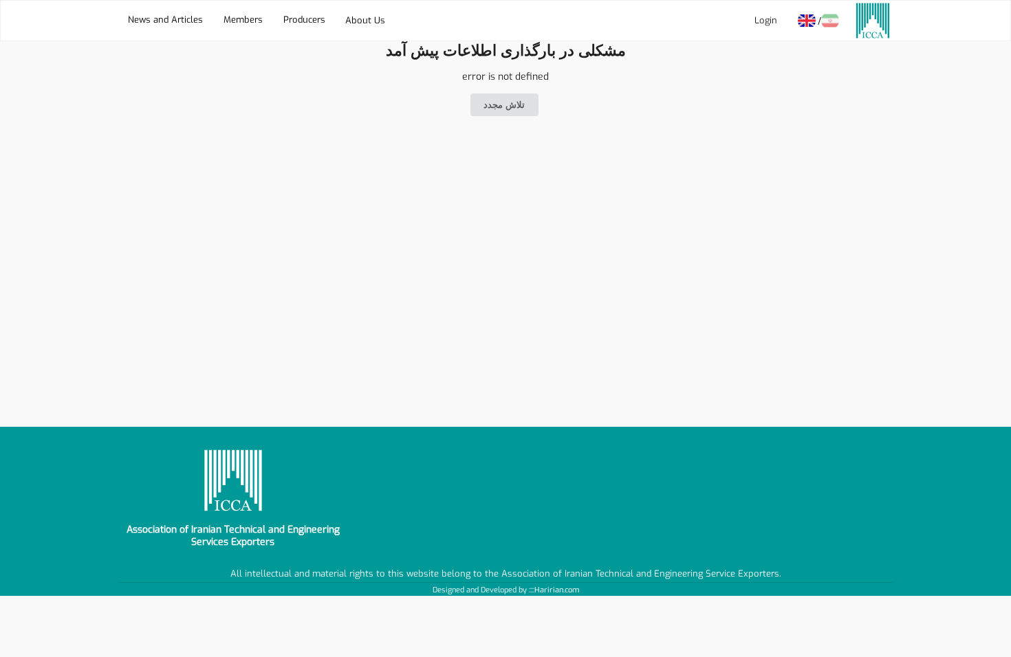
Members (243, 19)
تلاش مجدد (504, 105)
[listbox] (365, 21)
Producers (304, 19)
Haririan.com (556, 590)
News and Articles (165, 19)
